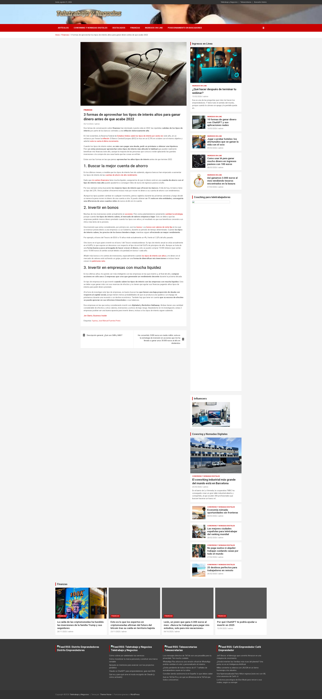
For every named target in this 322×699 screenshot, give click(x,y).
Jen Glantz (88, 316)
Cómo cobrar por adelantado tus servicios (126, 655)
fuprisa (95, 321)
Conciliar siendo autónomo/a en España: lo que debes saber (188, 674)
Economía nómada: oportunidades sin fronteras (222, 511)
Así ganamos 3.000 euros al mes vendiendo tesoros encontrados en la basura (222, 180)
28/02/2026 (212, 538)
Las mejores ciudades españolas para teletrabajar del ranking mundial (222, 531)
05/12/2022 (88, 124)
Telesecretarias (245, 2)
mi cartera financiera (100, 180)
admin (97, 124)
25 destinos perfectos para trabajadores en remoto (222, 569)
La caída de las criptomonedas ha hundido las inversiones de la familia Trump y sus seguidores (80, 625)
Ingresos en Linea (202, 43)
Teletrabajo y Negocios (229, 2)
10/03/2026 (212, 128)
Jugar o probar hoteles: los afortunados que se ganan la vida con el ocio (222, 142)
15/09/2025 (222, 628)
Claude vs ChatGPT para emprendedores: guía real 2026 (132, 671)
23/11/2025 (115, 632)
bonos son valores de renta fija (159, 227)
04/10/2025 (168, 632)
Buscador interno (260, 2)
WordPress (135, 694)
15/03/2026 (197, 96)
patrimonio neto (98, 261)
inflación (105, 138)
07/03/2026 (212, 187)
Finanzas (135, 28)
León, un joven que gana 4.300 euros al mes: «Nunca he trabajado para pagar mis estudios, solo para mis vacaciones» (186, 625)
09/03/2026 (212, 148)
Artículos (63, 28)
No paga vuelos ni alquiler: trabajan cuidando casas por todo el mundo (222, 551)
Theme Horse (105, 694)
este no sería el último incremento (104, 141)
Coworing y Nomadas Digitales (210, 434)
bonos (139, 227)
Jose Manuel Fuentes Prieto (109, 321)
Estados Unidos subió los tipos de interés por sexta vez (140, 136)
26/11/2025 (62, 632)
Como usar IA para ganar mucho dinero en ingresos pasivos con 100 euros (221, 161)
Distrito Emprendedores (71, 650)
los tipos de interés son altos (154, 256)
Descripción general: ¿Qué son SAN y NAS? (104, 335)
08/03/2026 (212, 167)
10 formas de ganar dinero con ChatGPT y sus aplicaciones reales (221, 122)
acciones (129, 214)
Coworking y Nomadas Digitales (90, 28)
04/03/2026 (212, 516)
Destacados (118, 28)
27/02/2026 (212, 557)
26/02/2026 (212, 574)
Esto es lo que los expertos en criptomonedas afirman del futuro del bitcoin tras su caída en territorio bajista (133, 625)
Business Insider (100, 316)
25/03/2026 (197, 487)
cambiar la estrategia (174, 214)
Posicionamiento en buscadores (185, 28)
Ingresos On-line (154, 28)
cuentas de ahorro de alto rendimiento (121, 175)
